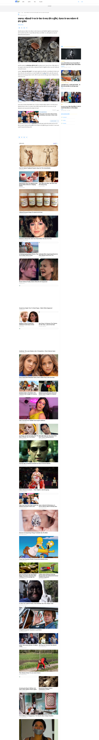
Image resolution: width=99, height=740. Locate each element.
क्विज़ (35, 1)
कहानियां (29, 1)
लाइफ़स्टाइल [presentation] (63, 61)
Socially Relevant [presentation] (65, 82)
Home (19, 12)
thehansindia (20, 102)
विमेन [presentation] (62, 104)
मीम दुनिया (40, 1)
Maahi (62, 87)
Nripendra (62, 66)
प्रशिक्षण (44, 73)
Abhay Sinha (20, 24)
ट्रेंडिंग (23, 1)
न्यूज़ (22, 12)
